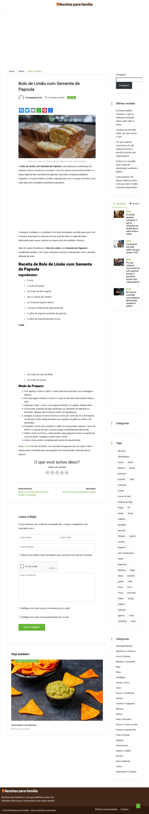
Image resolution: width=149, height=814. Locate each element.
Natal (120, 576)
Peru (129, 587)
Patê (130, 581)
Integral (121, 536)
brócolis (121, 479)
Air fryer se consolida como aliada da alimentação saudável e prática (133, 299)
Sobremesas (122, 745)
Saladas (120, 740)
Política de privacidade (106, 809)
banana (121, 468)
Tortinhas (122, 621)
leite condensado (126, 553)
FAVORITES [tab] (121, 203)
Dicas (118, 688)
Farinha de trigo (125, 502)
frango (121, 513)
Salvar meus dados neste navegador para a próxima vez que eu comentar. (56, 555)
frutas (130, 513)
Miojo (132, 570)
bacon (121, 462)
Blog (128, 211)
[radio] (47, 473)
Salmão (121, 604)
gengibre (122, 525)
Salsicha (122, 610)
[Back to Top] (138, 806)
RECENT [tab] (136, 203)
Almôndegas (123, 456)
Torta (131, 615)
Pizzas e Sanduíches (126, 730)
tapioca (121, 615)
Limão (120, 559)
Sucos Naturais (123, 761)
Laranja (121, 542)
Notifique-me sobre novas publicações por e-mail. (45, 617)
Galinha (121, 519)
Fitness (119, 698)
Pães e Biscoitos (124, 719)
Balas (130, 462)
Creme (121, 491)
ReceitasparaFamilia (33, 98)
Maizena (122, 570)
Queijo (131, 598)
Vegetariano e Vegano (126, 771)
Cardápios (121, 677)
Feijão (120, 508)
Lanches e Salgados (125, 703)
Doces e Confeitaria (125, 693)
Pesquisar (121, 74)
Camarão (122, 485)
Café (132, 479)
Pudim (121, 598)
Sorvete (119, 756)
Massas (119, 709)
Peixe (120, 587)
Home (11, 71)
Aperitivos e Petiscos (27, 661)
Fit (129, 508)
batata (132, 468)
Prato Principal (122, 735)
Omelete (131, 576)
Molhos (119, 714)
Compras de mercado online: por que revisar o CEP (126, 133)
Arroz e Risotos (123, 656)
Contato (124, 809)
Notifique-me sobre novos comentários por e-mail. (45, 608)
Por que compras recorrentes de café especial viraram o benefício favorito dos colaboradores (126, 149)
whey (133, 621)
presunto (131, 593)
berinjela (122, 473)
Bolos (21, 71)
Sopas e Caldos (123, 751)
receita (27, 446)
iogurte (132, 536)
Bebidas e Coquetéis (125, 661)
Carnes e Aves (123, 682)
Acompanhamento (124, 646)
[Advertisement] (74, 42)
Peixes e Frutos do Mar (127, 724)
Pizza (120, 593)
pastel (121, 581)
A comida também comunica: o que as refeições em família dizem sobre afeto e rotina (125, 117)
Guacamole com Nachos (23, 725)
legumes (122, 547)
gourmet (121, 530)
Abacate (121, 451)
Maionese (122, 564)
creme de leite (124, 496)
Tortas (119, 766)
